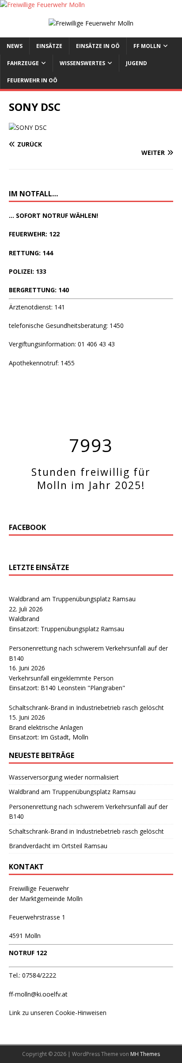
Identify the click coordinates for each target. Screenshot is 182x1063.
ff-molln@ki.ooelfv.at (38, 994)
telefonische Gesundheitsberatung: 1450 (66, 325)
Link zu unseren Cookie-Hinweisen (57, 1012)
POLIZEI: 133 (27, 271)
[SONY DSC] (28, 127)
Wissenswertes (82, 63)
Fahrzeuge (23, 63)
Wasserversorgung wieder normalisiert (64, 777)
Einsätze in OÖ (98, 46)
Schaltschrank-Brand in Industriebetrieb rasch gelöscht (86, 707)
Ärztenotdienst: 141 (37, 307)
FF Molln (147, 46)
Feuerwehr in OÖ (32, 80)
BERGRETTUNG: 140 (39, 290)
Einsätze (49, 46)
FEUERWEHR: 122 (34, 234)
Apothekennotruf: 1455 (42, 363)
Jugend (136, 63)
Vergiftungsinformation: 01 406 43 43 (62, 344)
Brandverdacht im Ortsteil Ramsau (58, 846)
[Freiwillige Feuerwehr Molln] (42, 4)
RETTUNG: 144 (31, 253)
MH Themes (145, 1054)
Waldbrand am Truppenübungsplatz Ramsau (72, 599)
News (15, 46)
